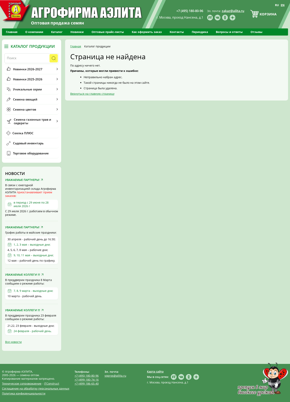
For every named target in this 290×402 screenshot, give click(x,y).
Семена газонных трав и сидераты (32, 121)
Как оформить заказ (147, 32)
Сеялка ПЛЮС (23, 133)
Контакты (177, 32)
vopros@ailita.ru (115, 376)
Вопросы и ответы (229, 32)
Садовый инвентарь (28, 143)
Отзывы (256, 32)
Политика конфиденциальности (23, 393)
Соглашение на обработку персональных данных (35, 388)
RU (277, 5)
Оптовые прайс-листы (108, 32)
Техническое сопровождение (21, 383)
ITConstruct (51, 383)
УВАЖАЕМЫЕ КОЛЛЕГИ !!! (22, 274)
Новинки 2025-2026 (27, 79)
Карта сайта (155, 371)
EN (282, 5)
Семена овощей (25, 99)
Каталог (57, 32)
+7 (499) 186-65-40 (87, 383)
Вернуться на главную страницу (92, 94)
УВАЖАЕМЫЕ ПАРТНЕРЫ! (22, 180)
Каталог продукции (33, 46)
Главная (11, 32)
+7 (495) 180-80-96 (87, 376)
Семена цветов (24, 109)
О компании (34, 32)
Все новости (13, 342)
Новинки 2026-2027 (27, 69)
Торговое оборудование (31, 153)
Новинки (77, 32)
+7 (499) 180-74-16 (87, 379)
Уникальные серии (27, 89)
